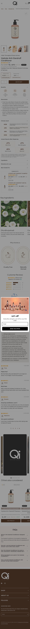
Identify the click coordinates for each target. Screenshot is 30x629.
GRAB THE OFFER (15, 329)
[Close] (27, 298)
